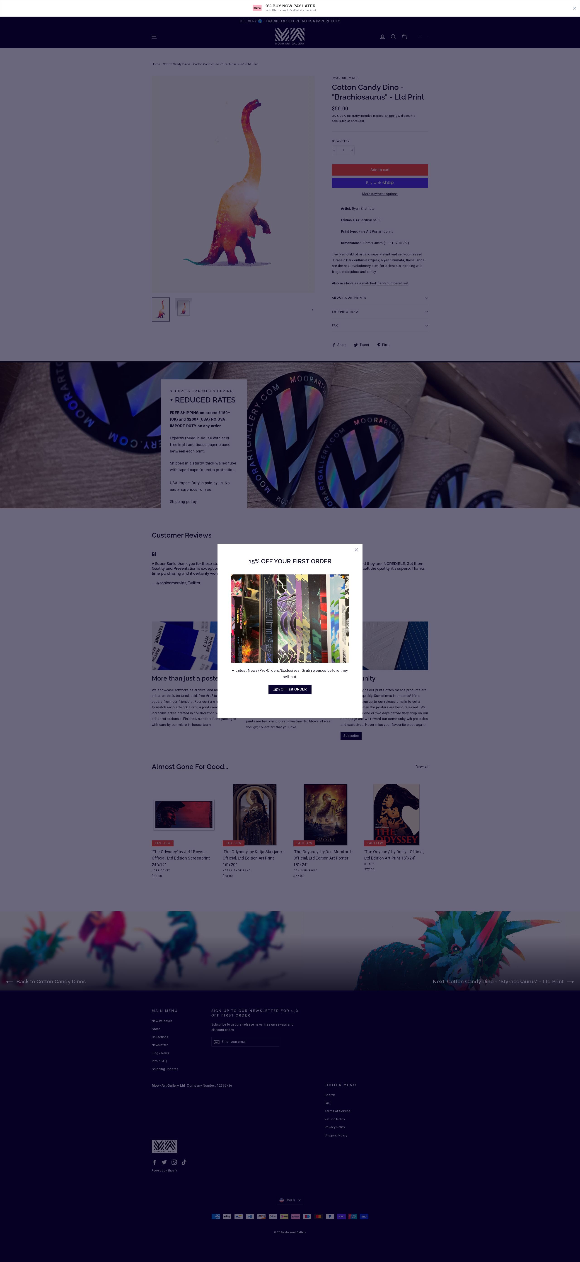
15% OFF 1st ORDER (290, 689)
